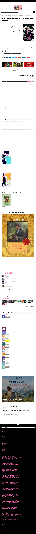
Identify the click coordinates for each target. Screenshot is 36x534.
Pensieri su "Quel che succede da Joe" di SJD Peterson (10, 472)
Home (2, 15)
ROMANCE (2, 1)
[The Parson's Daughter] (16, 302)
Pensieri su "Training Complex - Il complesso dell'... (10, 503)
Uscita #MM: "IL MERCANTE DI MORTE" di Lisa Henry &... (11, 463)
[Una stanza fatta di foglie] (4, 302)
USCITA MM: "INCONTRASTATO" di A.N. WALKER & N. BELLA (11, 514)
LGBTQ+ (23, 1)
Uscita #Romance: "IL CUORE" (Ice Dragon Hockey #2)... (11, 497)
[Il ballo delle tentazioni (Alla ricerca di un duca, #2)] (11, 302)
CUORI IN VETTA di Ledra (6, 513)
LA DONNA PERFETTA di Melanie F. (7, 489)
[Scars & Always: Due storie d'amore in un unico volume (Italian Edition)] (15, 302)
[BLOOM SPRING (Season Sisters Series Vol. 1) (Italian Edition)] (8, 302)
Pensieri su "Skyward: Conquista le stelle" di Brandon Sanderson (5, 69)
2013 (2, 528)
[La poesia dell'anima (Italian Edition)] (3, 302)
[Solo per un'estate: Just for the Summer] (22, 302)
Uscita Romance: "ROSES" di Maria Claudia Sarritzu (10, 516)
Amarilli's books (5, 298)
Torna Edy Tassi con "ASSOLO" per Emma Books (9, 507)
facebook (32, 81)
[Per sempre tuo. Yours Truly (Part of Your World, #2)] (23, 302)
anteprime (5, 15)
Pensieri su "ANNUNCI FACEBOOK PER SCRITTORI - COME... (11, 468)
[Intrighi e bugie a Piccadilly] (3, 304)
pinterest (18, 109)
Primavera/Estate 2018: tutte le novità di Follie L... (10, 453)
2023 (2, 435)
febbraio (3, 520)
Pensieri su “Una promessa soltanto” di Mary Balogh (10, 519)
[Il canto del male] (25, 302)
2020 (2, 438)
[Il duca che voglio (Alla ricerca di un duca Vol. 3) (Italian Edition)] (10, 302)
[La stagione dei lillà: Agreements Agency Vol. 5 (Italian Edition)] (32, 302)
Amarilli (6, 315)
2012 (2, 529)
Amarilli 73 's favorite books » (30, 306)
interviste (19, 121)
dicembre (4, 442)
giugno (3, 449)
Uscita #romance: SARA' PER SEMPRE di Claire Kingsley (10, 501)
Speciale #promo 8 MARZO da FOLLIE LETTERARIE (10, 502)
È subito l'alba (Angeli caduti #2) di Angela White (10, 493)
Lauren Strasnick (16, 15)
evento (13, 121)
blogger (29, 81)
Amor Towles (6, 282)
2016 (2, 524)
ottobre (3, 444)
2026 (2, 431)
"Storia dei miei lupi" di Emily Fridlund (8, 476)
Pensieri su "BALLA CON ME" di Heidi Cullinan (9, 509)
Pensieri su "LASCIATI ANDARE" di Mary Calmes (9, 515)
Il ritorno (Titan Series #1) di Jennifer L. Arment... (10, 484)
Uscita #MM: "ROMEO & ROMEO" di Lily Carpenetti (10, 471)
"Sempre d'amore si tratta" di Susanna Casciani (9, 494)
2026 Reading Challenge (7, 314)
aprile (3, 451)
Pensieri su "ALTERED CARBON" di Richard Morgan (10, 482)
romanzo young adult (22, 15)
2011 (2, 530)
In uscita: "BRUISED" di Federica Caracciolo (9, 508)
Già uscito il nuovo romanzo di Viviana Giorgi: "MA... (10, 483)
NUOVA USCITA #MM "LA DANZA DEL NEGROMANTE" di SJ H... (11, 457)
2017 (2, 523)
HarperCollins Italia (10, 15)
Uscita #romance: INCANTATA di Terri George (9, 469)
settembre (4, 445)
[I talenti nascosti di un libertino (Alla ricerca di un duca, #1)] (13, 302)
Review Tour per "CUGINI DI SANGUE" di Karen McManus (28, 68)
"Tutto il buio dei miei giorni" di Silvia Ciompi (9, 462)
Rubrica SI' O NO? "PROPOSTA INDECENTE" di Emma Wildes (11, 477)
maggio (3, 450)
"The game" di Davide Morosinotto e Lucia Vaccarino (10, 481)
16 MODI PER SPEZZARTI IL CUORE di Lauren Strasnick (10, 487)
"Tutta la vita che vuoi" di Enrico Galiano (8, 465)
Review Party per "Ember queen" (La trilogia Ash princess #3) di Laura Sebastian (17, 69)
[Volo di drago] (3, 280)
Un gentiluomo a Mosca (7, 275)
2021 (2, 437)
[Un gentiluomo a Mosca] (3, 277)
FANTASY (14, 1)
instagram (18, 107)
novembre (4, 443)
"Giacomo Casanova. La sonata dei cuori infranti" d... (10, 464)
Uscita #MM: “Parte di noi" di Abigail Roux (8, 459)
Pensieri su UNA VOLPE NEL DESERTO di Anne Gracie (10, 475)
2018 (2, 441)
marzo (3, 452)
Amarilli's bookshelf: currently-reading (8, 273)
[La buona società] (3, 283)
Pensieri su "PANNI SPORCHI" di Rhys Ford (8, 456)
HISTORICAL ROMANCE (8, 1)
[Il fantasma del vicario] (30, 302)
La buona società (6, 281)
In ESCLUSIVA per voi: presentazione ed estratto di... (10, 512)
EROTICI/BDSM (27, 1)
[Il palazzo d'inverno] (27, 302)
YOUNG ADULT (18, 1)
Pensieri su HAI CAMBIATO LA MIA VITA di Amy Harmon (10, 500)
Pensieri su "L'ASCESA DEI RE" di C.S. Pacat (8, 455)
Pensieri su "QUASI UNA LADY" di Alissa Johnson (9, 478)
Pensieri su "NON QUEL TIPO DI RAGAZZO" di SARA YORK (11, 488)
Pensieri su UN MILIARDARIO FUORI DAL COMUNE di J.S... (10, 470)
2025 (2, 432)
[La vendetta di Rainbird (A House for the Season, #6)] (4, 304)
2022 (2, 436)
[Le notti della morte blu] (28, 302)
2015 (2, 525)
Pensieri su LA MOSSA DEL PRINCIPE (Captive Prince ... (10, 458)
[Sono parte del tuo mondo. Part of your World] (20, 302)
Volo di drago (6, 278)
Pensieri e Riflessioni (5, 121)
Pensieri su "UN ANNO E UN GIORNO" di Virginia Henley (10, 495)
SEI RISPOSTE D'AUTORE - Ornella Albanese (9, 506)
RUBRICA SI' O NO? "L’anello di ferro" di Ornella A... (10, 496)
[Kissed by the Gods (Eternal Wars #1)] (6, 302)
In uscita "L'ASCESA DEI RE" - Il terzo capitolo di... (10, 490)
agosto (3, 446)
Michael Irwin (6, 285)
